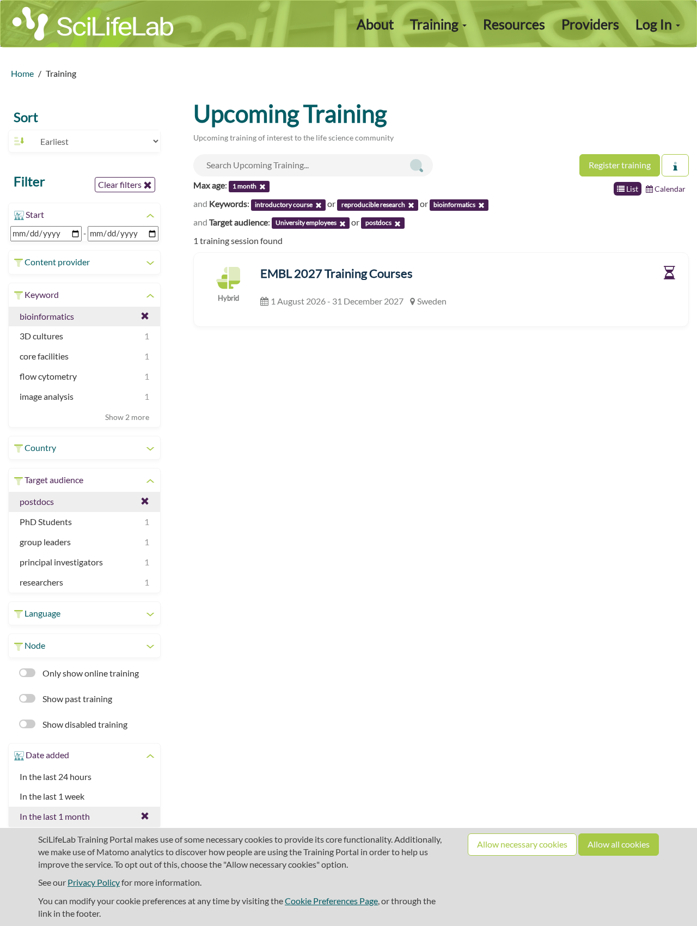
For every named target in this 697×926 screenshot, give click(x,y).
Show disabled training (84, 724)
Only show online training (90, 673)
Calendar (669, 188)
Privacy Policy (94, 882)
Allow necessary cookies (522, 844)
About (375, 24)
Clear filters (120, 184)
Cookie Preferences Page (331, 900)
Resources (514, 24)
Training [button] (435, 24)
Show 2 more (127, 417)
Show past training (76, 698)
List (631, 188)
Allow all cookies (619, 844)
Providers (590, 24)
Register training (620, 165)
